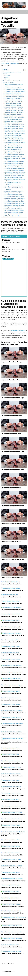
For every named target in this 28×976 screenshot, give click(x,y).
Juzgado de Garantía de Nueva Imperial (15, 91)
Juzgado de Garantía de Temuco (14, 186)
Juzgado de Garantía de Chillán (14, 214)
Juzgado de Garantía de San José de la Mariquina (15, 179)
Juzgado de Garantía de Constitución (15, 131)
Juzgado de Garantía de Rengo (13, 103)
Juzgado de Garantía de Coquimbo (14, 116)
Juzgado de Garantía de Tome (13, 93)
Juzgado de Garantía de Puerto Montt (15, 198)
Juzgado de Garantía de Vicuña (14, 153)
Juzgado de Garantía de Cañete (14, 151)
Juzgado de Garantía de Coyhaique (15, 168)
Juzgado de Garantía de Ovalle (14, 137)
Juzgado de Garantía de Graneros (14, 123)
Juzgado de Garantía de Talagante (15, 170)
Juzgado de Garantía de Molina (14, 121)
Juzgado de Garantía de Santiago (14, 107)
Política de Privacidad (8, 963)
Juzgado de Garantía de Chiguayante (15, 133)
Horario (7, 77)
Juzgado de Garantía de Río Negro (14, 94)
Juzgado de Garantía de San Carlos (15, 126)
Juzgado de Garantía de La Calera (14, 191)
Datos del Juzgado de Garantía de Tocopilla (12, 72)
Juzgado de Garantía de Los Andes (15, 205)
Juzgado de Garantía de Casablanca (15, 96)
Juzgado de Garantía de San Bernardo (15, 203)
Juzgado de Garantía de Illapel (13, 135)
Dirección (7, 75)
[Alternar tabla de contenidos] (23, 70)
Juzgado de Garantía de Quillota (14, 98)
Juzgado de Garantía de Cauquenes (15, 166)
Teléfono (8, 79)
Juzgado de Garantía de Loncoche (15, 210)
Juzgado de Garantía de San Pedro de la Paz (15, 159)
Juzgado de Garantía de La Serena (14, 110)
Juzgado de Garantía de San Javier (15, 138)
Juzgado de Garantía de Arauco (14, 156)
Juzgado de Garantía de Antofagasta (15, 130)
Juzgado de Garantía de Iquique (14, 207)
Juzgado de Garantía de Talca (13, 215)
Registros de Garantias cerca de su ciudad (14, 85)
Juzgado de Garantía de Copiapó (14, 200)
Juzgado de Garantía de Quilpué (14, 140)
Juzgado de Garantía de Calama (14, 194)
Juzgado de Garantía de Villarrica (14, 101)
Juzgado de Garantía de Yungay (14, 100)
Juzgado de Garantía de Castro (13, 87)
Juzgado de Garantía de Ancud (14, 145)
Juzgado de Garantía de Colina (14, 147)
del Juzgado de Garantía (18, 330)
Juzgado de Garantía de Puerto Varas (15, 142)
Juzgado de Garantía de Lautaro (14, 177)
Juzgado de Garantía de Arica (13, 149)
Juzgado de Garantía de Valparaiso (15, 154)
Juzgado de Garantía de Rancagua (15, 201)
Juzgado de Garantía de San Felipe (14, 112)
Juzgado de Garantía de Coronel (14, 165)
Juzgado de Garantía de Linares (14, 208)
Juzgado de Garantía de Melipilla (14, 109)
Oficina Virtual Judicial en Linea (10, 63)
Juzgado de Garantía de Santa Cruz (15, 175)
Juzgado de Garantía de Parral (13, 105)
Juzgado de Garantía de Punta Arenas (15, 172)
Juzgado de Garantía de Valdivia (14, 212)
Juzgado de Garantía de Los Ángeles (15, 173)
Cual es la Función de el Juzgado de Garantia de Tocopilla (12, 81)
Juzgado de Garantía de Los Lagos (15, 196)
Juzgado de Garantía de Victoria (14, 193)
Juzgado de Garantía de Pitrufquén (15, 161)
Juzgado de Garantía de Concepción (15, 124)
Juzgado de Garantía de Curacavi (14, 163)
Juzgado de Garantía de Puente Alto (15, 117)
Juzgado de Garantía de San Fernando (13, 183)
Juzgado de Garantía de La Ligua (14, 128)
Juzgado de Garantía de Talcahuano (15, 144)
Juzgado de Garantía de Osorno (14, 119)
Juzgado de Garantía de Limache (14, 114)
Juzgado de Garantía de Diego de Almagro (14, 188)
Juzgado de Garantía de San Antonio (15, 89)
